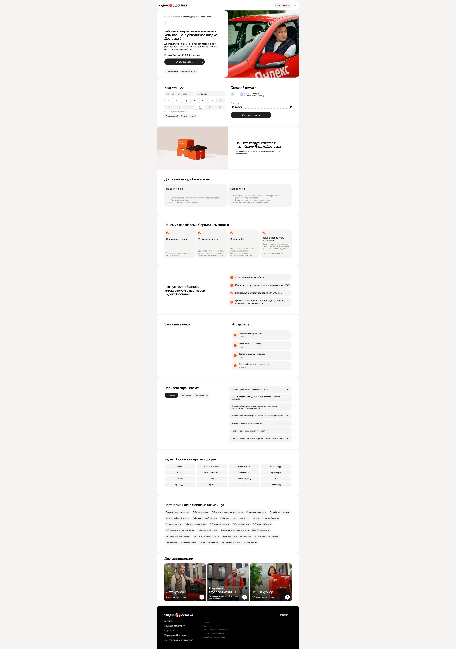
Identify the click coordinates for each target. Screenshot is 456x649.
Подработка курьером (279, 512)
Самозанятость (201, 395)
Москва (180, 466)
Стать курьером (282, 5)
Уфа (212, 479)
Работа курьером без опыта (204, 518)
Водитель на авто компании (266, 536)
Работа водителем (241, 524)
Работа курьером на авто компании (227, 512)
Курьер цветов (250, 542)
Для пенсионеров (188, 542)
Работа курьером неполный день (234, 518)
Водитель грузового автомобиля (236, 536)
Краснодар (180, 485)
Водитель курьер (173, 524)
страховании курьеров (272, 253)
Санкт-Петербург (212, 466)
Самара (180, 479)
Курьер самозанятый (209, 542)
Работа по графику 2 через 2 (178, 536)
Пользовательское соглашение (215, 630)
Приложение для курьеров (177, 512)
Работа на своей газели (207, 530)
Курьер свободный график (177, 518)
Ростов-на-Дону (244, 479)
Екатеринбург (276, 466)
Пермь (244, 485)
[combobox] (178, 94)
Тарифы (206, 622)
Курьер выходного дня (256, 512)
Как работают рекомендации (214, 637)
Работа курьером (172, 17)
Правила (171, 395)
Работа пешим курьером (195, 524)
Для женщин (171, 542)
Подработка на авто (260, 530)
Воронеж (212, 485)
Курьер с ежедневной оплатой (266, 518)
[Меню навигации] (295, 5)
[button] (260, 389)
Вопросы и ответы (189, 71)
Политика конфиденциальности (215, 633)
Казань (180, 472)
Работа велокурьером (219, 524)
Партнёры (207, 626)
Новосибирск (244, 466)
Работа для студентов (231, 542)
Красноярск (276, 472)
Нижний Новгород (212, 472)
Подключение (172, 71)
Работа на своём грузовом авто (235, 530)
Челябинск (244, 472)
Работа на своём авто (262, 524)
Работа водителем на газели (206, 536)
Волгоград (276, 485)
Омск (276, 479)
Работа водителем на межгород (180, 530)
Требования (185, 395)
